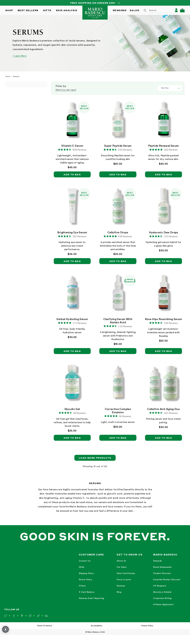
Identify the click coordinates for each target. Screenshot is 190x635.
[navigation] (92, 579)
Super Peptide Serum (118, 145)
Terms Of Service (44, 626)
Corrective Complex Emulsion (118, 411)
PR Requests (159, 586)
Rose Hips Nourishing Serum (163, 319)
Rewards (157, 561)
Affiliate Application (163, 605)
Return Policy (85, 580)
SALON (134, 10)
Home (7, 76)
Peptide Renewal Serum (163, 145)
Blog (119, 592)
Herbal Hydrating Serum (72, 319)
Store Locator (124, 580)
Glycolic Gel (72, 409)
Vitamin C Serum (72, 145)
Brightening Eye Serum (72, 232)
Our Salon (121, 567)
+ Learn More (19, 56)
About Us (121, 561)
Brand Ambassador (162, 567)
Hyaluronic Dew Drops (163, 232)
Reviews (121, 586)
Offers (82, 586)
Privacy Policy (147, 626)
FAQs (81, 567)
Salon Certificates (126, 573)
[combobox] (157, 10)
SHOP (9, 10)
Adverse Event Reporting (91, 598)
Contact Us (84, 561)
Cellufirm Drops (117, 232)
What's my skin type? (66, 90)
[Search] (145, 10)
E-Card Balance (86, 592)
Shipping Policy (86, 573)
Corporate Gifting (162, 598)
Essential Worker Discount (166, 580)
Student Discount (162, 573)
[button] (182, 10)
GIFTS (47, 10)
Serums (16, 76)
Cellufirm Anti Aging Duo (163, 409)
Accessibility (96, 626)
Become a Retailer (162, 592)
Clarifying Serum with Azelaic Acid (117, 321)
